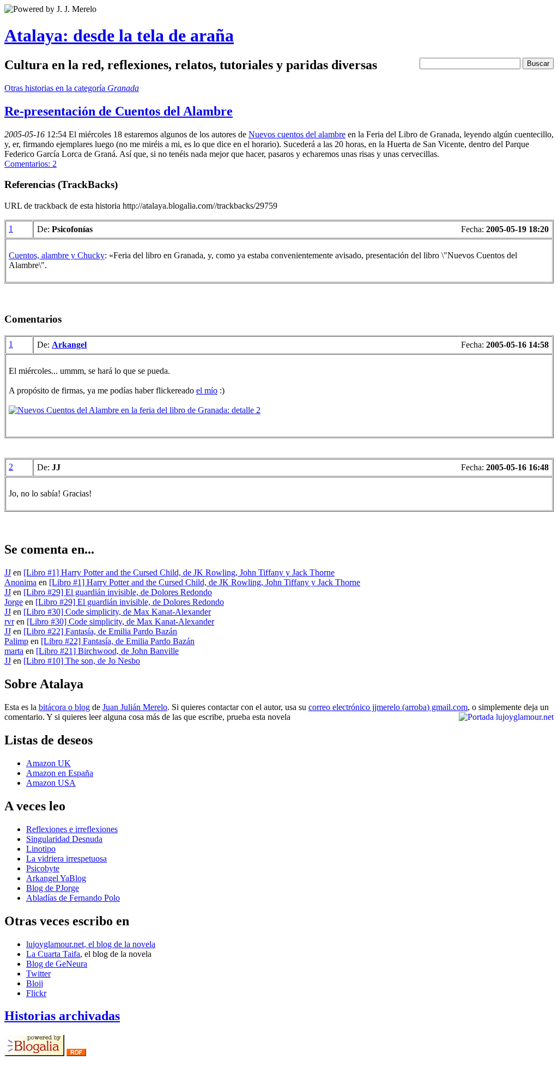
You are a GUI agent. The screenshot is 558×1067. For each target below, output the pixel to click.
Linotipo (41, 848)
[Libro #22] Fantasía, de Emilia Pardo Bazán (100, 631)
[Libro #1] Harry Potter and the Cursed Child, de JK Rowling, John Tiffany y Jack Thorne (179, 572)
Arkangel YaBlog (56, 878)
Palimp (16, 641)
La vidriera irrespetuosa (66, 858)
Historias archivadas (62, 1016)
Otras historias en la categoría (71, 88)
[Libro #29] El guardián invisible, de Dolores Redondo (117, 592)
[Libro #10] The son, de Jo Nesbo (81, 660)
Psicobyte (42, 868)
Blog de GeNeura (56, 963)
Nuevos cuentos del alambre (296, 134)
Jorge (13, 602)
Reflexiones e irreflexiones (72, 829)
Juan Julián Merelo (134, 707)
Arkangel (69, 344)
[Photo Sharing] (134, 410)
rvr (9, 621)
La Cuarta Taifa (53, 954)
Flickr (36, 993)
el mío (206, 390)
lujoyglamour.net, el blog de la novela (90, 944)
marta (13, 651)
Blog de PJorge (52, 888)
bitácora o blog (64, 707)
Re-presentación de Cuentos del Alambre (118, 111)
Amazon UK (48, 763)
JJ (7, 572)
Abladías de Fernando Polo (73, 897)
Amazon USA (51, 782)
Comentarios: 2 (30, 163)
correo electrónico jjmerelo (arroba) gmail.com (388, 707)
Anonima (20, 582)
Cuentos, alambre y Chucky (57, 255)
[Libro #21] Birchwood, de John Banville (107, 651)
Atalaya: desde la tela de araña (119, 35)
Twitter (38, 973)
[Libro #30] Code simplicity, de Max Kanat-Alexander (117, 611)
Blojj (34, 983)
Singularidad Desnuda (64, 839)
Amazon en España (59, 773)
